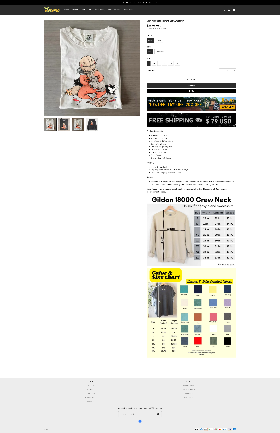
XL (164, 63)
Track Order (128, 10)
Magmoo (50, 430)
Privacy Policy (188, 393)
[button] (223, 9)
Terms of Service (189, 389)
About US (91, 386)
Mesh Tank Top (114, 10)
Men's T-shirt (87, 10)
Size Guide (91, 393)
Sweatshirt (160, 51)
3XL (177, 63)
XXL (170, 63)
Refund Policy (188, 397)
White (150, 40)
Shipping (150, 29)
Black (159, 40)
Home (66, 10)
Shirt (150, 51)
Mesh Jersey (100, 10)
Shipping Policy (188, 386)
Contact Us (91, 389)
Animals (75, 10)
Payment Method (91, 397)
